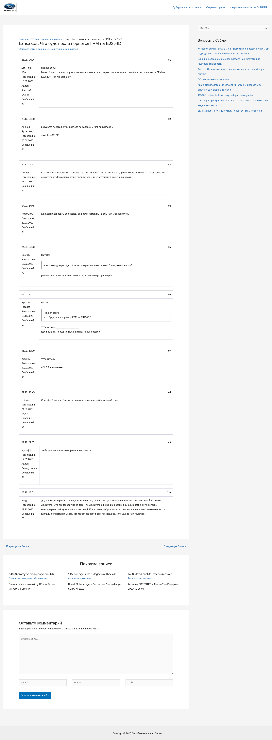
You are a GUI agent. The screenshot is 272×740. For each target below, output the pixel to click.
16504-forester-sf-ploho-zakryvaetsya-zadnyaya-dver (226, 95)
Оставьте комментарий (32, 49)
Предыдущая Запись (16, 546)
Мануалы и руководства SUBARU (248, 7)
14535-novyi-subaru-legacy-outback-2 (92, 574)
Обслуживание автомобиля (213, 79)
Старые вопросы (215, 7)
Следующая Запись (176, 546)
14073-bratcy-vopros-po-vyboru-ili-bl (31, 574)
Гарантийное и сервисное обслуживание (28, 578)
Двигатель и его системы (79, 578)
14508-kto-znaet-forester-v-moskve (150, 574)
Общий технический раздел (62, 49)
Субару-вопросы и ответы (187, 7)
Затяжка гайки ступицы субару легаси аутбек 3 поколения (230, 110)
